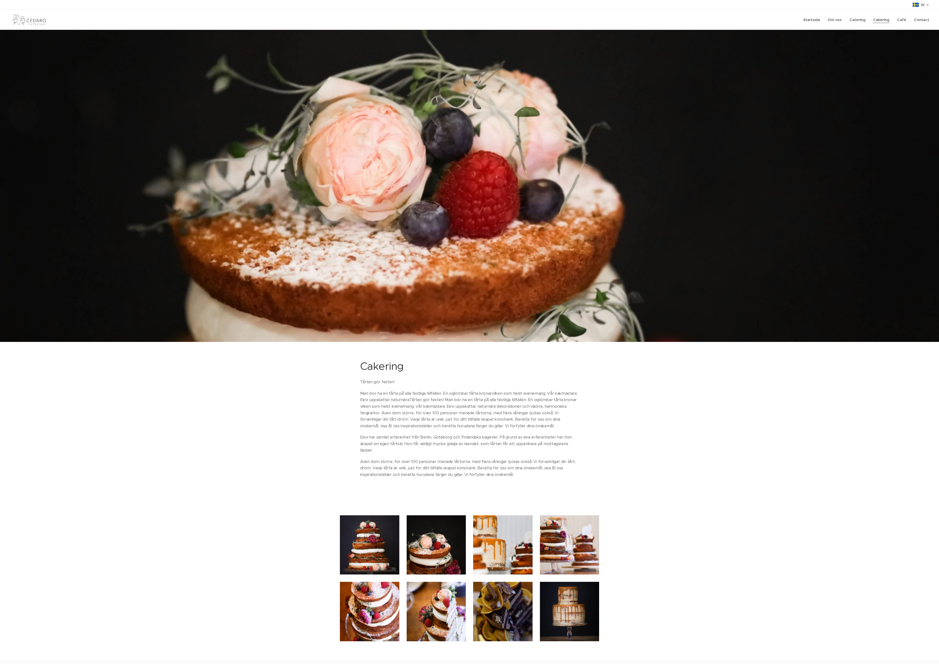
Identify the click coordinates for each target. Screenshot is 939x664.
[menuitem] (813, 20)
